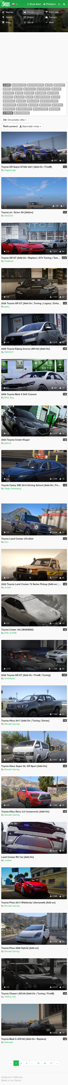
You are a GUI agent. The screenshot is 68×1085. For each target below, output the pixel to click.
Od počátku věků (14, 119)
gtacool (7, 442)
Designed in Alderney (12, 1077)
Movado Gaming (11, 723)
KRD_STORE (10, 632)
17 (51, 1063)
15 (38, 1063)
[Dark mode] (59, 4)
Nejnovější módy (21, 126)
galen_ (7, 306)
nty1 (6, 541)
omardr (7, 587)
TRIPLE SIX (10, 996)
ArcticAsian (9, 678)
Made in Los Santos (11, 1080)
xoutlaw (7, 860)
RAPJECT (9, 351)
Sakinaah (8, 1042)
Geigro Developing (12, 488)
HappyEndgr (10, 170)
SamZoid (8, 215)
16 (44, 1063)
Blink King (9, 397)
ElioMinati (8, 261)
